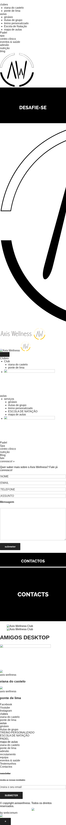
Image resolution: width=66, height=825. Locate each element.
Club (7, 361)
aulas (3, 14)
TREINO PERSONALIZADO (17, 732)
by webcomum (8, 812)
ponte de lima (12, 10)
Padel (3, 32)
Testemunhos (8, 763)
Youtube (5, 707)
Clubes (4, 358)
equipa (4, 757)
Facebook (6, 704)
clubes (4, 4)
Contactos (6, 766)
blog (2, 51)
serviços (9, 398)
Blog (3, 455)
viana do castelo (14, 7)
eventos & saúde (10, 41)
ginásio (8, 17)
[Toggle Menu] (4, 354)
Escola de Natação (15, 26)
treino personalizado (16, 23)
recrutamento (8, 754)
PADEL (4, 738)
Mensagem (7, 502)
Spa (2, 445)
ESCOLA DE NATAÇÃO (22, 411)
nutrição (5, 48)
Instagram (6, 710)
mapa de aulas (13, 29)
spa (2, 35)
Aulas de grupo (13, 20)
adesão (4, 45)
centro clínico (8, 38)
